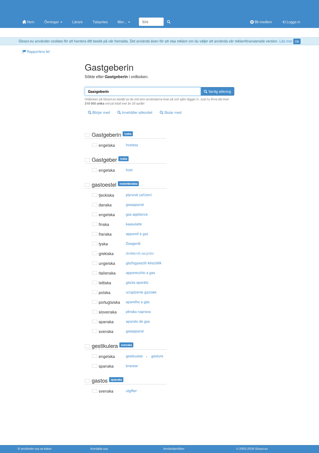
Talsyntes (100, 21)
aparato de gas (138, 321)
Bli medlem (263, 21)
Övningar (52, 21)
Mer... (123, 21)
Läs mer (285, 40)
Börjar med (100, 112)
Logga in (293, 21)
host (129, 169)
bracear (132, 365)
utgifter (131, 390)
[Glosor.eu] (43, 8)
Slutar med (172, 112)
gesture (157, 355)
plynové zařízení (139, 194)
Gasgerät (133, 243)
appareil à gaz (137, 233)
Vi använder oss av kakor (34, 448)
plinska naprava (138, 311)
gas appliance (137, 214)
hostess (132, 144)
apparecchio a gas (140, 272)
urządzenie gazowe (141, 292)
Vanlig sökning (219, 91)
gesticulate (134, 355)
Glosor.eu (261, 448)
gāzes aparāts (137, 282)
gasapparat (135, 204)
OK (297, 41)
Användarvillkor (173, 448)
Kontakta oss (99, 448)
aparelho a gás (138, 301)
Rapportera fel (38, 51)
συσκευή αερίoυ (140, 253)
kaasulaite (134, 223)
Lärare (77, 21)
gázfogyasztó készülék (143, 262)
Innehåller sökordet (136, 112)
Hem (30, 21)
